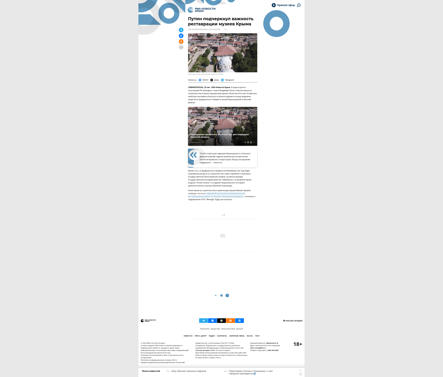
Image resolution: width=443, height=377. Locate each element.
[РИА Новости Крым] (201, 10)
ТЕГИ (257, 336)
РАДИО (212, 336)
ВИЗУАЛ (239, 329)
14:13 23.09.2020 (193, 29)
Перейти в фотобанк (217, 74)
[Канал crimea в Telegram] (203, 320)
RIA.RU (250, 336)
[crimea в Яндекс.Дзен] (221, 320)
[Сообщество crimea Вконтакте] (212, 320)
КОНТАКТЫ (222, 336)
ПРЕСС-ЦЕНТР (201, 336)
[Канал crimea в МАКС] (239, 320)
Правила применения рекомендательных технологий (163, 362)
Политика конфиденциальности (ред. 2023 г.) (159, 360)
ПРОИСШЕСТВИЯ (228, 329)
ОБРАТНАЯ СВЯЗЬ (237, 336)
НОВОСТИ (188, 336)
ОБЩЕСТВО (215, 329)
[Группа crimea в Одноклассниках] (230, 320)
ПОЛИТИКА (205, 329)
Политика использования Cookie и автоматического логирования (162, 356)
